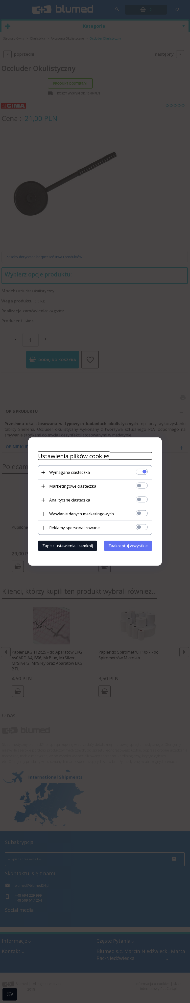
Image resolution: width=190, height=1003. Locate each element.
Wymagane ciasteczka (69, 472)
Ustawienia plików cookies (74, 455)
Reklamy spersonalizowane (74, 527)
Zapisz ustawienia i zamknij (67, 545)
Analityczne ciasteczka (69, 500)
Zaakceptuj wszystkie (128, 545)
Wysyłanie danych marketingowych (81, 514)
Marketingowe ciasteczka (72, 486)
